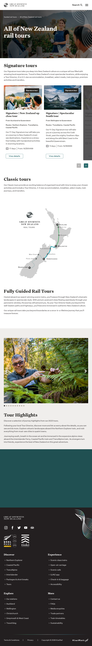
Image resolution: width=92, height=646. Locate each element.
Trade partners (57, 613)
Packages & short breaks (17, 579)
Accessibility (56, 584)
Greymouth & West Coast (17, 618)
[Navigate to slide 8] (19, 405)
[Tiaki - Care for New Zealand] (25, 541)
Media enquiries (57, 608)
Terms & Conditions (11, 640)
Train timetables (57, 618)
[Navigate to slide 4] (11, 405)
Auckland (10, 604)
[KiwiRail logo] (80, 640)
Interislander (12, 575)
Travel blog (11, 623)
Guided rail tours (10, 17)
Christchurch (12, 613)
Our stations (11, 599)
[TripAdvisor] (32, 528)
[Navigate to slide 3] (8, 405)
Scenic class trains (58, 560)
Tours (8, 584)
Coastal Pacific (12, 565)
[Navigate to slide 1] (4, 405)
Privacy (30, 640)
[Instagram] (6, 528)
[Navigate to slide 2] (6, 405)
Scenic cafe (55, 570)
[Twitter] (19, 528)
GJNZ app (55, 575)
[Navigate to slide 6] (15, 405)
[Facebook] (12, 528)
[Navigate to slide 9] (21, 405)
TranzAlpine (11, 570)
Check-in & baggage (59, 579)
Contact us (55, 599)
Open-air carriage (58, 565)
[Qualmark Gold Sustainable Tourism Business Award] (10, 541)
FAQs (52, 604)
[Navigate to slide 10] (23, 405)
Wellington (11, 608)
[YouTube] (26, 528)
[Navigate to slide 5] (13, 405)
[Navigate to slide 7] (17, 405)
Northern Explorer (14, 560)
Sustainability (56, 623)
